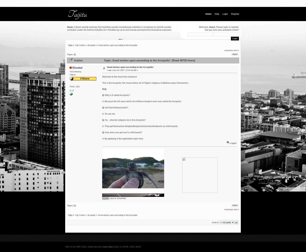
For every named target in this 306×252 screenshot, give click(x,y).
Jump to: (215, 222)
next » (236, 50)
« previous (228, 50)
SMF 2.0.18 (70, 247)
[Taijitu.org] (71, 95)
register (234, 27)
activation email (230, 30)
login (225, 27)
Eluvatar (77, 67)
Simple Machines (95, 247)
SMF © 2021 (81, 247)
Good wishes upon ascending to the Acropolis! (130, 67)
